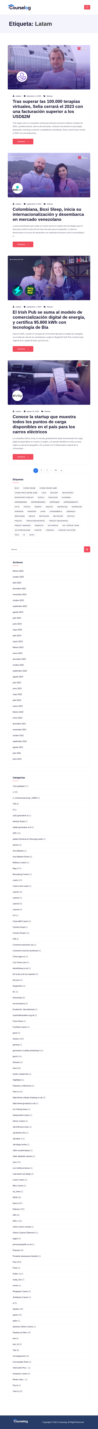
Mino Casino (18, 1186)
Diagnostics (18, 986)
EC (14, 992)
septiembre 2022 (20, 671)
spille (15, 1321)
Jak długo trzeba (20, 1145)
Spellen (16, 1309)
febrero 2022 (18, 712)
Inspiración (77, 507)
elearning (66, 497)
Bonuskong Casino (21, 874)
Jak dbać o (17, 1139)
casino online (29, 488)
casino (15, 880)
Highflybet (17, 1080)
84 (56, 470)
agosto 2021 (18, 747)
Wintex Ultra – (19, 1380)
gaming (16, 1045)
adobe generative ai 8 (22, 827)
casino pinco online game (26, 493)
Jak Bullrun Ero (19, 1133)
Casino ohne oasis (21, 886)
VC (24, 535)
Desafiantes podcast (24, 497)
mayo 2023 (17, 630)
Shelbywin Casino (20, 1297)
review (15, 1286)
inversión (31, 511)
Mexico (32, 516)
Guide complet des (21, 1074)
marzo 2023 (18, 641)
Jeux (15, 1162)
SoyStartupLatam (22, 530)
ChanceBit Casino (20, 921)
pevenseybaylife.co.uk (22, 1244)
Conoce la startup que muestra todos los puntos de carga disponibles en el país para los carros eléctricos (44, 424)
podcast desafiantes (58, 521)
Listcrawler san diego (22, 1174)
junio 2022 (17, 688)
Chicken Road (19, 927)
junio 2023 (17, 624)
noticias (71, 516)
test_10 (16, 1344)
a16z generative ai (20, 816)
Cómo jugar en (19, 957)
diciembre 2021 (19, 724)
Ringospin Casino (20, 1291)
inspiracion (62, 507)
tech (17, 535)
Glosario (16, 1062)
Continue (22, 141)
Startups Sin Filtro (66, 530)
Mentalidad (20, 516)
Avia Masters (18, 851)
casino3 (16, 904)
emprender (55, 502)
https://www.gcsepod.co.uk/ (24, 1103)
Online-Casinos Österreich (24, 1233)
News (15, 1203)
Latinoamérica (55, 511)
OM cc (15, 1221)
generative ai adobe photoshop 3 (27, 1051)
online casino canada (22, 1227)
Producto (39, 525)
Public (15, 1274)
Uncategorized (19, 1356)
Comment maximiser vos (23, 945)
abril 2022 (17, 700)
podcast (18, 521)
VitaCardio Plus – (20, 1368)
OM (14, 1215)
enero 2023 (17, 653)
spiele (15, 1315)
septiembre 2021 (20, 741)
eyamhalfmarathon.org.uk (23, 1015)
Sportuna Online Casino (23, 1327)
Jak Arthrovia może (21, 1127)
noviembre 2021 (19, 730)
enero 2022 (17, 718)
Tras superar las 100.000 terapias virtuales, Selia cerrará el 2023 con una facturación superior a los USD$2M (48, 109)
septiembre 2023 (20, 606)
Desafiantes (67, 493)
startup (38, 530)
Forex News (18, 1021)
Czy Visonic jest (19, 962)
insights (49, 507)
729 (14, 804)
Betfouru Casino (19, 863)
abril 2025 (17, 583)
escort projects (19, 1004)
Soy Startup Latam (70, 525)
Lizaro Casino (18, 1180)
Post (14, 1262)
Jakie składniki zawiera (22, 1156)
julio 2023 (17, 618)
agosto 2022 (18, 677)
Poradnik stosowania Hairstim (25, 1256)
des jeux (16, 980)
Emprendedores (38, 502)
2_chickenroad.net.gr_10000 (25, 798)
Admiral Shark (19, 821)
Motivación (58, 516)
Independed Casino (21, 1115)
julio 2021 (17, 753)
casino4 (16, 910)
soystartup (53, 525)
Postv (15, 1268)
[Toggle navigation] (87, 7)
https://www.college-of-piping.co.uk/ (28, 1098)
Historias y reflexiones (22, 1086)
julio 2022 (17, 683)
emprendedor (21, 502)
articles (16, 845)
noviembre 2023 (19, 594)
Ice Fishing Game (20, 1109)
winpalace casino (20, 1374)
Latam (42, 511)
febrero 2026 (18, 571)
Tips (14, 1350)
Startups (50, 530)
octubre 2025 (18, 577)
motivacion (44, 516)
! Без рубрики (18, 786)
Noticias (50, 96)
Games (16, 1039)
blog (17, 488)
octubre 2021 (18, 735)
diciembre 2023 (19, 589)
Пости (15, 1385)
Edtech (41, 497)
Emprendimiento (71, 502)
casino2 (16, 898)
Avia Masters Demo (21, 857)
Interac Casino (19, 1121)
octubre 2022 (18, 665)
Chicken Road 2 (19, 933)
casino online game (48, 488)
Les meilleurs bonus (21, 1168)
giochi (15, 1056)
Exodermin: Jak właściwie (24, 1009)
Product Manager (23, 525)
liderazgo (70, 511)
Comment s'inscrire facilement (25, 951)
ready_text (17, 1280)
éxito (31, 535)
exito (17, 507)
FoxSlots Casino (20, 1027)
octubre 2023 (18, 600)
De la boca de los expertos (24, 974)
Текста (16, 1391)
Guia (15, 1068)
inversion (19, 511)
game (15, 1033)
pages (15, 1239)
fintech (27, 507)
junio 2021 (17, 759)
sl (13, 1303)
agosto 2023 (18, 612)
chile (44, 493)
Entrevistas (17, 998)
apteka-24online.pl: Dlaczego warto (28, 839)
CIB (14, 939)
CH (14, 915)
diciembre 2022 (19, 659)
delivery (54, 493)
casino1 (16, 892)
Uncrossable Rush (20, 1362)
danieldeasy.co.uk (20, 968)
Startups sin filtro (20, 1333)
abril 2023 (17, 636)
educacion (53, 497)
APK (15, 833)
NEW (15, 1197)
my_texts (16, 1192)
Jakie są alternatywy (21, 1150)
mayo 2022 (17, 694)
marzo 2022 (18, 706)
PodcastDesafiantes (35, 521)
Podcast (16, 1250)
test (14, 1338)
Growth (38, 507)
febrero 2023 (18, 647)
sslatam (18, 96)
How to (16, 1092)
